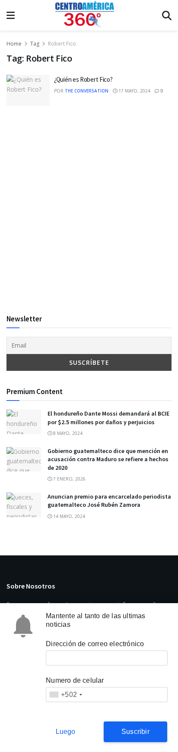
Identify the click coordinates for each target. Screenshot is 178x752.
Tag (34, 43)
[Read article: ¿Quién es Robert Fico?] (28, 90)
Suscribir (135, 731)
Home (14, 43)
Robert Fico (62, 43)
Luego (66, 731)
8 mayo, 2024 (67, 433)
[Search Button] (167, 15)
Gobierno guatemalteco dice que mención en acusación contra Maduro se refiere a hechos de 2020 (108, 459)
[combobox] (65, 694)
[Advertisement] (89, 209)
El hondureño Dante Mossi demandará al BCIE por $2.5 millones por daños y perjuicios (108, 418)
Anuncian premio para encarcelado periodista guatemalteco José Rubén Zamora (109, 501)
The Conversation (86, 91)
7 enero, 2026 (69, 479)
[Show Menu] (10, 15)
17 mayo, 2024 (133, 91)
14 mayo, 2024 (68, 516)
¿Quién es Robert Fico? (83, 79)
